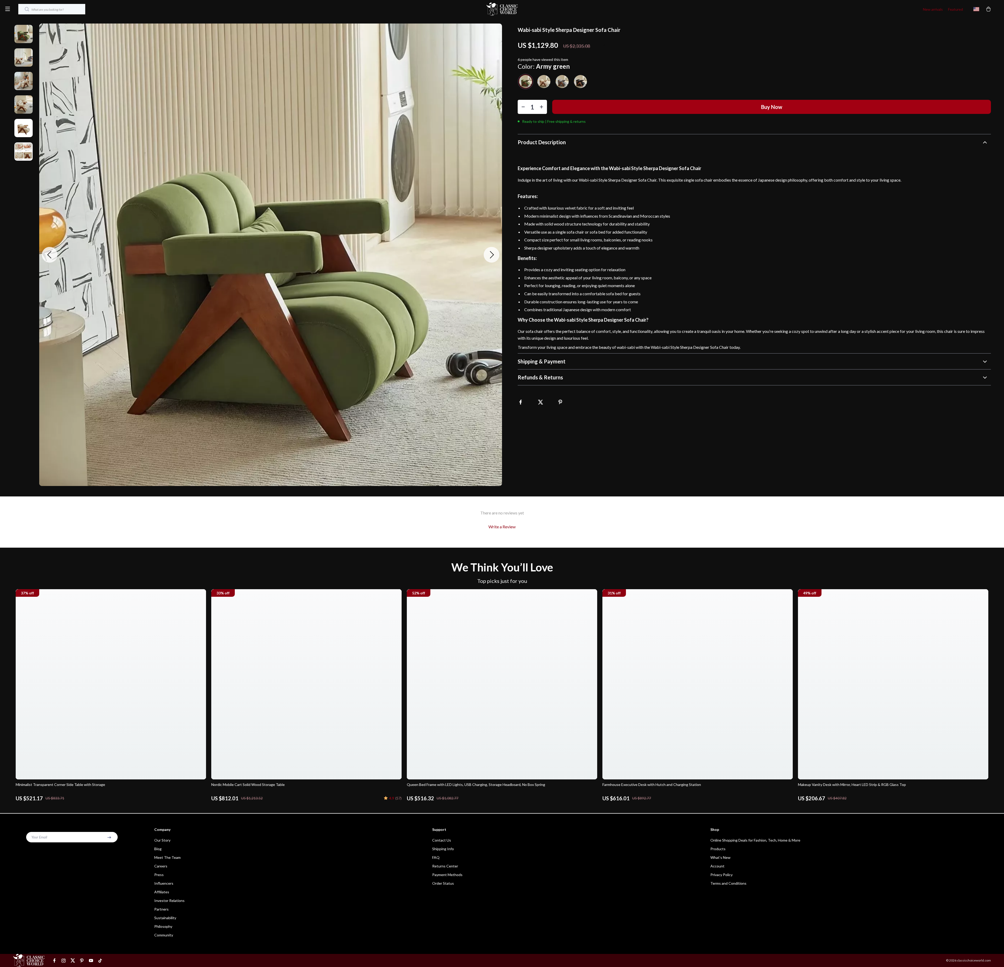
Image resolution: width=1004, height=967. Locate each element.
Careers (160, 866)
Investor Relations (169, 900)
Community (163, 935)
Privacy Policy (721, 874)
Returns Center (445, 866)
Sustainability (165, 918)
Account (717, 866)
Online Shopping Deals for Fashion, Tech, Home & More (755, 840)
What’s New (720, 857)
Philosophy (163, 926)
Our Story (162, 840)
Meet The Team (167, 857)
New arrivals (933, 9)
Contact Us (441, 840)
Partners (161, 909)
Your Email (39, 837)
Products (718, 849)
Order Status (443, 883)
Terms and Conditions (728, 883)
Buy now (771, 107)
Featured (955, 9)
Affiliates (161, 892)
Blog (158, 849)
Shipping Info (443, 849)
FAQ (436, 857)
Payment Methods (447, 874)
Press (159, 874)
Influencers (163, 883)
